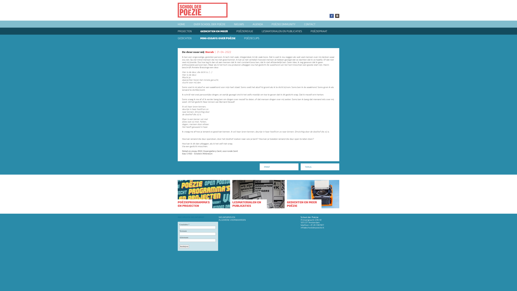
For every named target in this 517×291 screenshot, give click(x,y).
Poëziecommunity (283, 24)
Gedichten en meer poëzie (302, 203)
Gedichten (185, 38)
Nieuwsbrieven (227, 217)
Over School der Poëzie (209, 24)
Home (181, 24)
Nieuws (239, 24)
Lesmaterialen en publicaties (282, 31)
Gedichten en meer (214, 31)
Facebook (332, 16)
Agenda (258, 24)
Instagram (337, 16)
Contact (309, 24)
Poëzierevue (244, 31)
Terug (308, 167)
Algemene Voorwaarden (232, 220)
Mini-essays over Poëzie (217, 38)
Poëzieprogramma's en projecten (194, 203)
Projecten (185, 31)
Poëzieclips (251, 38)
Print (267, 167)
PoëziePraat (319, 31)
